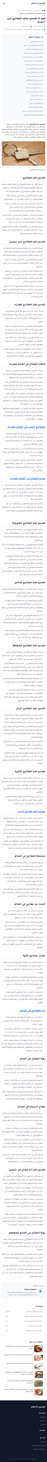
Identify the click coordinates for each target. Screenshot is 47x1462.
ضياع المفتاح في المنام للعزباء (33, 61)
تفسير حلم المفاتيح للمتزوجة (34, 65)
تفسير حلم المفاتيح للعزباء (34, 49)
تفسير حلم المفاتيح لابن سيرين (33, 45)
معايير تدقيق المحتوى (38, 1445)
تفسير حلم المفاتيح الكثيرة (34, 80)
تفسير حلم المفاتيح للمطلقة (34, 72)
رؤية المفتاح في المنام (36, 103)
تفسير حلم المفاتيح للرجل (35, 76)
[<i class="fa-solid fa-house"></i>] (43, 11)
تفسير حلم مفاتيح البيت (35, 84)
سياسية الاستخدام (39, 1449)
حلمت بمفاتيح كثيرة (36, 96)
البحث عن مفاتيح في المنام (34, 92)
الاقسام (42, 1421)
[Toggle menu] (4, 3)
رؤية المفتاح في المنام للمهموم (33, 115)
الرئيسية (42, 1417)
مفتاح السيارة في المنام (35, 107)
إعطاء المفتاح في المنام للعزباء (33, 53)
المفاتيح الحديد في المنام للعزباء (33, 57)
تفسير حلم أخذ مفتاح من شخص (33, 111)
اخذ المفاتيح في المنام (36, 99)
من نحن (42, 1424)
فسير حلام (38, 3)
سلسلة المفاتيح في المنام (34, 88)
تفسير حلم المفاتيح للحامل (34, 69)
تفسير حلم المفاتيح (37, 42)
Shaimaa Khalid (38, 26)
